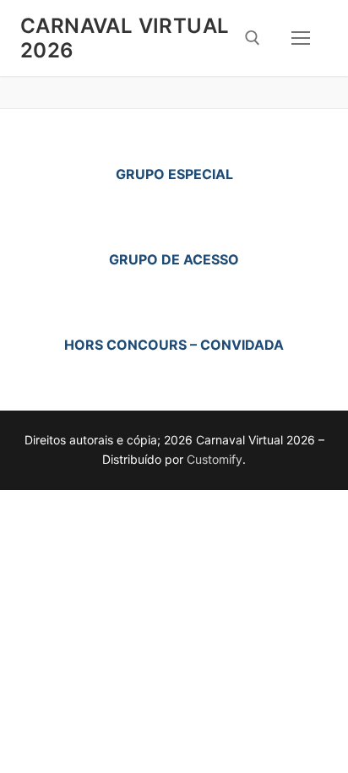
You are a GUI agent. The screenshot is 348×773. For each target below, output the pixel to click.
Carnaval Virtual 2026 (124, 38)
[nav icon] (301, 38)
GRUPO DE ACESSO (174, 259)
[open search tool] (252, 38)
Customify (214, 459)
